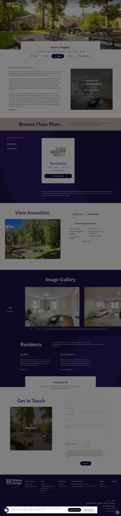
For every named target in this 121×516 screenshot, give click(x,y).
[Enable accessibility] (117, 512)
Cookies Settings (88, 510)
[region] (52, 509)
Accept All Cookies (74, 510)
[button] (6, 510)
